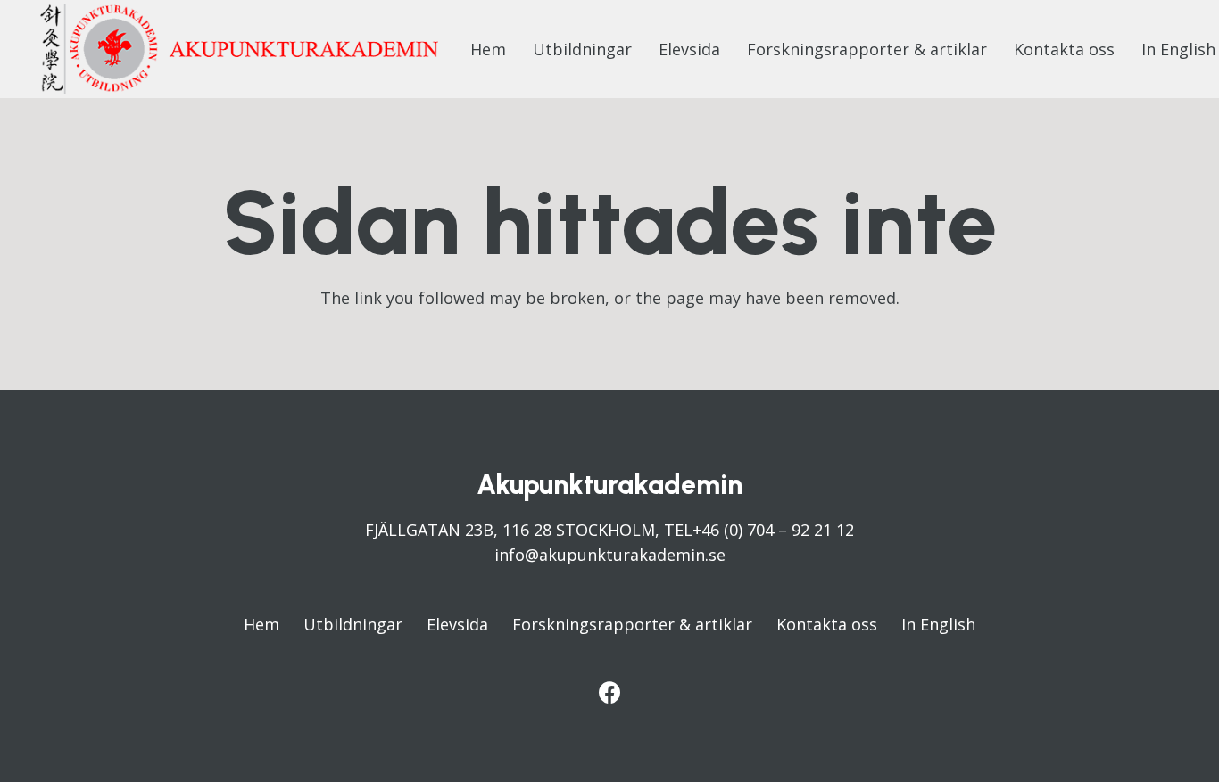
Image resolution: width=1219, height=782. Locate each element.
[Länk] (239, 49)
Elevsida (457, 624)
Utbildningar (352, 624)
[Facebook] (610, 692)
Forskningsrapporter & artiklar (632, 624)
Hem (261, 624)
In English (938, 624)
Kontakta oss (826, 624)
